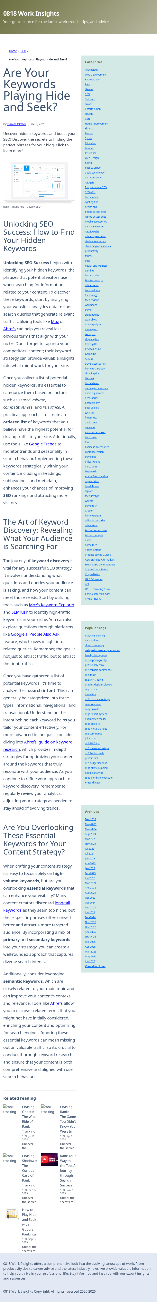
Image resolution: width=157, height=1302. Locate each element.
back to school (93, 167)
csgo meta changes (96, 728)
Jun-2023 (90, 878)
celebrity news (93, 704)
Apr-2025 (90, 946)
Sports (88, 138)
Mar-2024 (90, 883)
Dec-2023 (90, 927)
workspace (91, 305)
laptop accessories (95, 216)
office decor (92, 285)
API (87, 584)
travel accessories (95, 363)
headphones (92, 486)
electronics (91, 466)
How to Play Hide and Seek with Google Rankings (29, 1221)
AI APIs (89, 359)
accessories (92, 398)
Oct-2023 (90, 897)
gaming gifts (92, 231)
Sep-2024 (90, 888)
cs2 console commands (98, 670)
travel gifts (91, 344)
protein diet (91, 758)
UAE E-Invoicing (94, 579)
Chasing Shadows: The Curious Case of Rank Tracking (29, 1170)
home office (92, 197)
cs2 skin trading (94, 679)
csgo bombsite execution (99, 777)
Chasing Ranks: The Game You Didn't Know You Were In (68, 1119)
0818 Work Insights (31, 13)
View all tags (93, 782)
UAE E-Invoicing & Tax (97, 589)
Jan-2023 (90, 858)
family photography (96, 655)
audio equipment (94, 393)
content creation (94, 452)
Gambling (90, 354)
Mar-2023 (90, 839)
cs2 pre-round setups (97, 748)
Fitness (89, 128)
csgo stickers (92, 724)
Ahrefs (9, 329)
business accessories (97, 447)
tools (88, 442)
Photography (92, 79)
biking (88, 163)
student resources (95, 241)
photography (92, 403)
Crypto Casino (93, 349)
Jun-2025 (90, 961)
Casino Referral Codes (97, 594)
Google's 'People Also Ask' (36, 634)
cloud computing (94, 645)
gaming (89, 270)
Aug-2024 (90, 834)
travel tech (91, 505)
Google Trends (43, 444)
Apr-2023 (90, 863)
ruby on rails (92, 709)
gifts (87, 261)
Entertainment (93, 109)
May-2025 (90, 956)
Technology (91, 69)
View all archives (95, 966)
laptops (89, 491)
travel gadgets (93, 324)
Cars (87, 118)
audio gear (91, 422)
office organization (95, 236)
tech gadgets (92, 290)
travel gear (91, 329)
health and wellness (96, 265)
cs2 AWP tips (92, 743)
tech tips (90, 412)
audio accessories (95, 432)
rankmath (90, 675)
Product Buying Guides (98, 554)
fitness (89, 256)
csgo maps (91, 689)
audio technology (94, 172)
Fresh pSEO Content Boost (100, 564)
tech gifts (90, 334)
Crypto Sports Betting (97, 569)
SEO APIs (90, 192)
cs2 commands (93, 733)
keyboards (91, 471)
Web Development (95, 74)
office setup (91, 525)
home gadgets (93, 515)
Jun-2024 (90, 912)
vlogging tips (92, 339)
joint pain (90, 738)
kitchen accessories (96, 530)
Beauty (89, 133)
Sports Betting (93, 550)
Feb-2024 (90, 917)
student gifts (92, 314)
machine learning (95, 635)
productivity (91, 251)
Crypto (89, 510)
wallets (89, 501)
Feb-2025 (90, 942)
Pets (87, 84)
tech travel (91, 437)
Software (90, 99)
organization (92, 481)
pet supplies (92, 408)
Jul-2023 (89, 848)
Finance (89, 148)
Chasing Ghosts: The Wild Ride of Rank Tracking (28, 1119)
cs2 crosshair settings (97, 699)
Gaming (89, 89)
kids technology (94, 280)
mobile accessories (96, 221)
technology (91, 295)
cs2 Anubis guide (94, 753)
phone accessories (95, 212)
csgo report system (96, 714)
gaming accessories (96, 388)
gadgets (89, 182)
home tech (91, 545)
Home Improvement (96, 123)
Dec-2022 (90, 819)
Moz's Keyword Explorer (51, 605)
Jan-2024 (90, 868)
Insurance (90, 153)
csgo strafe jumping (96, 768)
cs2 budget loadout (96, 763)
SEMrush (19, 612)
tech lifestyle (92, 496)
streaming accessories (98, 246)
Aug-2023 (90, 893)
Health (89, 114)
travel (88, 310)
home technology (95, 368)
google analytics (94, 773)
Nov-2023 (90, 922)
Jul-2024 (89, 853)
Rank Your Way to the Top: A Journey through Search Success (68, 1170)
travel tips (90, 456)
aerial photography (96, 660)
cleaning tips (92, 373)
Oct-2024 (90, 902)
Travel (88, 104)
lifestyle (89, 378)
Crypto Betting (93, 574)
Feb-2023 (90, 873)
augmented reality (95, 719)
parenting (90, 427)
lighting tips (91, 202)
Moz (55, 321)
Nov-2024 (90, 844)
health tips (91, 207)
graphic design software (98, 684)
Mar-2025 (90, 951)
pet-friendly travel (95, 665)
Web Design (92, 158)
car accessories (94, 177)
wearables (91, 319)
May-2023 (90, 824)
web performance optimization (102, 650)
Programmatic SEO (96, 187)
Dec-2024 (90, 937)
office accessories (95, 520)
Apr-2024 (90, 932)
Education (90, 143)
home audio (92, 275)
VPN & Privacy (93, 599)
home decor (92, 383)
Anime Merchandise (96, 476)
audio (88, 540)
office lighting (92, 461)
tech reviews (92, 300)
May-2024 (90, 829)
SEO (23, 51)
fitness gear (92, 417)
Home (13, 51)
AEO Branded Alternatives (100, 559)
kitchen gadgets (94, 535)
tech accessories (94, 226)
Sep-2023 (90, 907)
